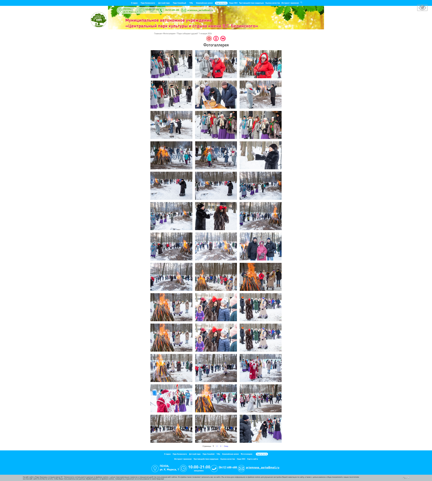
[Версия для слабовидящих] (422, 8)
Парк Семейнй (208, 454)
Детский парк (164, 3)
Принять (406, 478)
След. (226, 446)
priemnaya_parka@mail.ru (200, 10)
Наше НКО (233, 3)
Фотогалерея (169, 33)
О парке (134, 3)
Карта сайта (252, 459)
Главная (158, 33)
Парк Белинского (148, 3)
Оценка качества (272, 3)
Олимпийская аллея (204, 3)
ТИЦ (191, 3)
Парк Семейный (179, 3)
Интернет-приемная (290, 3)
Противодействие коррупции (251, 3)
